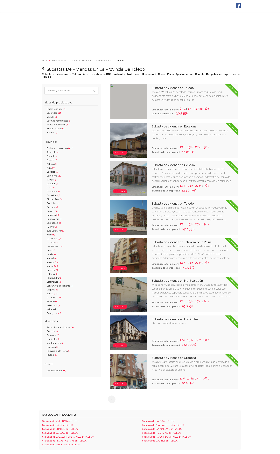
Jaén (51, 234)
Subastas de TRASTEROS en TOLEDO (161, 433)
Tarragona (54, 297)
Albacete (53, 152)
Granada (53, 215)
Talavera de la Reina (58, 351)
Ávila (51, 168)
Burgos (52, 179)
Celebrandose (103, 60)
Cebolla (52, 331)
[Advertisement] (140, 33)
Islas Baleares (55, 230)
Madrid (52, 258)
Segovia (52, 289)
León (51, 250)
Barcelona (54, 175)
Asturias (52, 164)
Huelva (52, 227)
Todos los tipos (56, 109)
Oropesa (52, 347)
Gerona (52, 211)
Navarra (52, 270)
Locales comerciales (59, 120)
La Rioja (52, 242)
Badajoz (52, 172)
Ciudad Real (55, 199)
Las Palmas (55, 246)
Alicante (53, 156)
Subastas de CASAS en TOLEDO (158, 421)
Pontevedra (54, 278)
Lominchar (53, 339)
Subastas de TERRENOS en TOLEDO (61, 444)
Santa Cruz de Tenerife (60, 285)
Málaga (52, 262)
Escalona (53, 335)
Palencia (52, 274)
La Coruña (54, 238)
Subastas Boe (59, 60)
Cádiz (51, 187)
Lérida (51, 254)
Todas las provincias (60, 148)
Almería (52, 160)
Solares (52, 132)
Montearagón (55, 343)
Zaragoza (54, 313)
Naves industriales (57, 124)
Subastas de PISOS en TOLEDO (58, 425)
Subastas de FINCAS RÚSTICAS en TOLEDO (64, 440)
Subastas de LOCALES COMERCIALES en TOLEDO (68, 437)
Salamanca (54, 282)
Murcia (52, 266)
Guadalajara (54, 219)
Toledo (52, 355)
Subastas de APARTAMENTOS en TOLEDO (164, 425)
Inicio (44, 60)
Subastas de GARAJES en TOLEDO (60, 433)
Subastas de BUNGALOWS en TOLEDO (162, 429)
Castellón (53, 195)
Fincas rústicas (55, 128)
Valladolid (53, 309)
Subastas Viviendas (81, 60)
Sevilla (52, 293)
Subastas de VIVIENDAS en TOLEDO (60, 421)
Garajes (52, 117)
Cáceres (52, 183)
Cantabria (53, 191)
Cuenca (52, 207)
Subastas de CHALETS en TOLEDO (60, 429)
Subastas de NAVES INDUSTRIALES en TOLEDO (166, 437)
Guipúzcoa (54, 223)
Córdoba (53, 203)
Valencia (53, 305)
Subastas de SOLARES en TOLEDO (160, 440)
